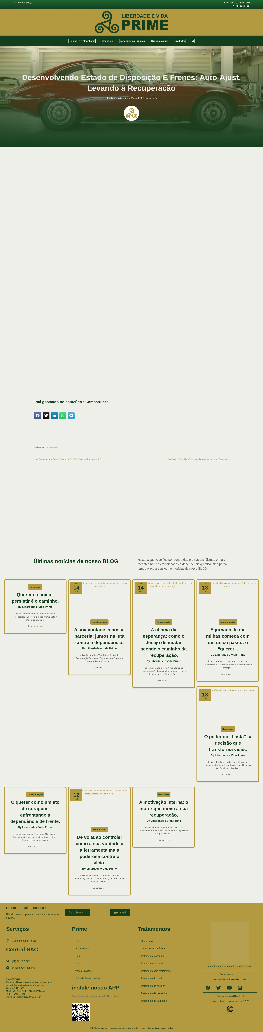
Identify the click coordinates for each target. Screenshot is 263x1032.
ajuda (115, 306)
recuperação (70, 337)
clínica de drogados (180, 528)
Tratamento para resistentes (156, 971)
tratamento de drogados (116, 538)
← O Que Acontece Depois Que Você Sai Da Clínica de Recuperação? (67, 459)
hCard (12, 997)
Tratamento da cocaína (153, 986)
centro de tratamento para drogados (123, 528)
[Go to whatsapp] (255, 1023)
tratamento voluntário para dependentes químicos (106, 544)
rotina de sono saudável (83, 298)
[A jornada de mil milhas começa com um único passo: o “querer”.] (228, 599)
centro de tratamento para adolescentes (94, 528)
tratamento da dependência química (46, 538)
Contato (79, 963)
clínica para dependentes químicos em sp (106, 531)
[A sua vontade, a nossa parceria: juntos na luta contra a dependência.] (99, 599)
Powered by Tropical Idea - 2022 (230, 996)
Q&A (48, 261)
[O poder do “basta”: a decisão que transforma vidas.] (227, 706)
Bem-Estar (163, 794)
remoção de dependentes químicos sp (196, 534)
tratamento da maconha (69, 538)
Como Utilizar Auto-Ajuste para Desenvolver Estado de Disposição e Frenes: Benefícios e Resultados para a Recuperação (104, 258)
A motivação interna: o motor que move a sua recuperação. (163, 808)
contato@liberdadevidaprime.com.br (230, 979)
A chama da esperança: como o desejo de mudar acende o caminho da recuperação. (163, 642)
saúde (82, 340)
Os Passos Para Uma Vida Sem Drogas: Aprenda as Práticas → (199, 459)
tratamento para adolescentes (113, 541)
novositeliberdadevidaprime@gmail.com (25, 985)
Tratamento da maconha (154, 993)
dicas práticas (144, 292)
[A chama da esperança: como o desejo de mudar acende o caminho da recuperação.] (164, 599)
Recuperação (151, 98)
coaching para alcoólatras (162, 531)
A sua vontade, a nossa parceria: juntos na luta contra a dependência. (99, 636)
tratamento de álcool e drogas (136, 538)
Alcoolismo (147, 941)
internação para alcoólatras (78, 534)
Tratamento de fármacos (154, 1001)
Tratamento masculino (153, 956)
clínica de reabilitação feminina (79, 531)
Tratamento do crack (152, 978)
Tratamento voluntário (152, 963)
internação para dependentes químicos (102, 534)
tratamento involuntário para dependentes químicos (186, 538)
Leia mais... (35, 626)
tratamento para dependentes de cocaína (161, 541)
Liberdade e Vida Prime (117, 98)
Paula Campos (13, 979)
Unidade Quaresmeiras (87, 978)
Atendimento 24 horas (24, 941)
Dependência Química (153, 948)
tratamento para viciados (50, 544)
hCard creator (34, 997)
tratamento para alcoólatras (135, 541)
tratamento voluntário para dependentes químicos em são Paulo (148, 544)
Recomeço (35, 587)
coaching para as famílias (181, 531)
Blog (77, 956)
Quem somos (82, 948)
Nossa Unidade (83, 971)
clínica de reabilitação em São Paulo (54, 531)
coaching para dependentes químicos (205, 531)
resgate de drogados (218, 534)
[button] (193, 41)
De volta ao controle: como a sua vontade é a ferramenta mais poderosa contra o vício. (99, 850)
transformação (99, 622)
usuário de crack (218, 544)
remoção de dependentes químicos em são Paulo (162, 534)
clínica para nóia (128, 531)
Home (78, 941)
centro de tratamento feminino (44, 528)
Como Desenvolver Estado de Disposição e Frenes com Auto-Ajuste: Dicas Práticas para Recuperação (95, 255)
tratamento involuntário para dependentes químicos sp (81, 541)
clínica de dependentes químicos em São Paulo (154, 528)
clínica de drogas (194, 528)
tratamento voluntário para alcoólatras (74, 544)
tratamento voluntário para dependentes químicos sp (192, 544)
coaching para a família (143, 531)
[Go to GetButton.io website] (256, 1029)
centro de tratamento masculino (67, 528)
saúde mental (215, 386)
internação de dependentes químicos (53, 534)
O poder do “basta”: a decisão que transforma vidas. (227, 743)
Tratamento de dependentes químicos (93, 538)
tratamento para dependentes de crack (191, 541)
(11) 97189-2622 (21, 961)
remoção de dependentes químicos (131, 534)
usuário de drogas (40, 547)
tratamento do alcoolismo (157, 538)
